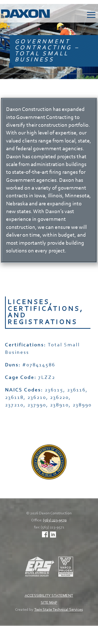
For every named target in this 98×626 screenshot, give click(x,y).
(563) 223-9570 (55, 520)
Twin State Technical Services (58, 610)
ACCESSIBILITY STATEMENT (49, 596)
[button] (91, 17)
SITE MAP (49, 603)
